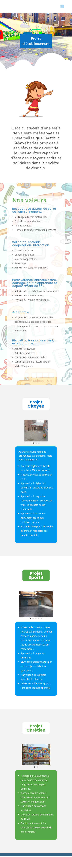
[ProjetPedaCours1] (36, 440)
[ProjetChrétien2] (36, 764)
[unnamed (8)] (36, 616)
